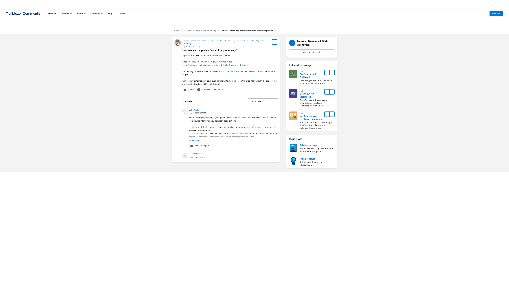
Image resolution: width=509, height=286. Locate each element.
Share (218, 90)
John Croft (194, 110)
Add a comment (195, 154)
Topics (176, 30)
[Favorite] (274, 42)
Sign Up (496, 13)
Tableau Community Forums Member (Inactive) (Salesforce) (208, 41)
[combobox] (263, 101)
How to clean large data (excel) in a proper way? (209, 50)
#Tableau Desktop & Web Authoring (200, 30)
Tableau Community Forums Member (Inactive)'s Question (247, 30)
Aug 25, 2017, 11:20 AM (191, 46)
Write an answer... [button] (199, 157)
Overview (51, 13)
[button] (311, 52)
